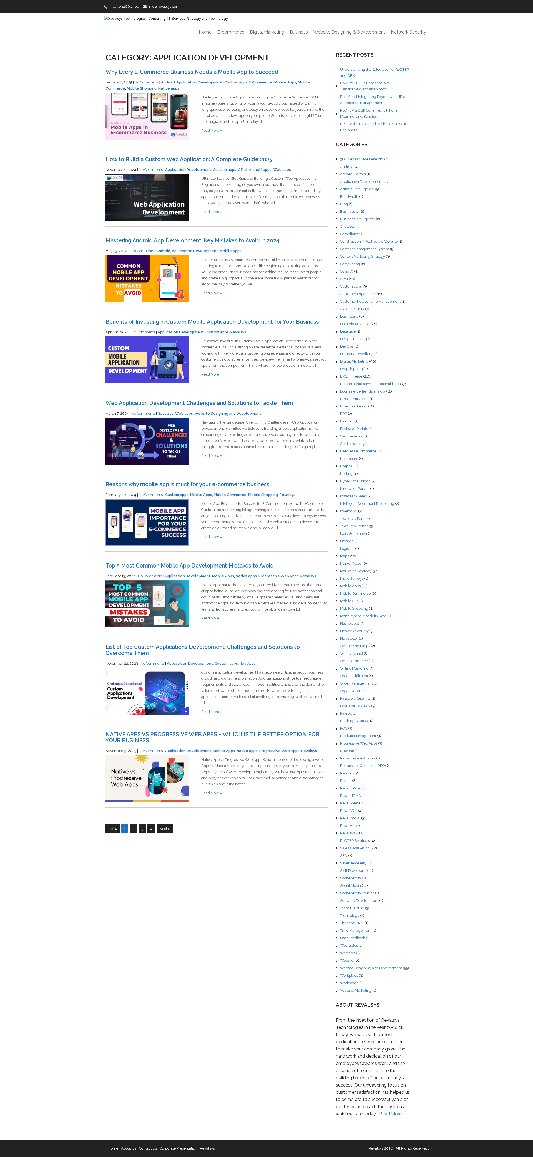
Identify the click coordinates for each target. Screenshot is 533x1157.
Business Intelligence (357, 219)
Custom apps (236, 82)
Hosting (346, 474)
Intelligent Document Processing (367, 504)
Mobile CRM (350, 601)
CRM (344, 279)
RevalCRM (348, 811)
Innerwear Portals (354, 489)
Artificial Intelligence (357, 189)
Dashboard (349, 316)
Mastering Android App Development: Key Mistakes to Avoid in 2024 (192, 240)
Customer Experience (358, 294)
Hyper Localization (355, 481)
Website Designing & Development (349, 32)
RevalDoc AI (350, 818)
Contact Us (148, 1148)
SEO (343, 856)
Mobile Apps (285, 82)
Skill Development (355, 871)
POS (343, 728)
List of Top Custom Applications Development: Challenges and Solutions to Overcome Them (202, 650)
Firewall (347, 421)
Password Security (355, 698)
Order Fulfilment (354, 676)
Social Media (350, 878)
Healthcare (349, 459)
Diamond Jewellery (356, 354)
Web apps (282, 170)
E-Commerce (261, 82)
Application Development (200, 82)
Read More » (211, 130)
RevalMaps (349, 826)
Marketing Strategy (355, 571)
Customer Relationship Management (370, 301)
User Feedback (352, 938)
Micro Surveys (351, 578)
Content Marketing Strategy (362, 256)
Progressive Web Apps (278, 576)
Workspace (349, 983)
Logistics (347, 548)
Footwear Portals (354, 429)
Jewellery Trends (354, 526)
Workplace (349, 975)
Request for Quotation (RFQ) (363, 766)
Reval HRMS (350, 796)
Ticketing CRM (352, 923)
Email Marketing (353, 406)
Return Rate (350, 788)
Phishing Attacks (354, 721)
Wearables (349, 945)
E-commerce (230, 32)
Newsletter (349, 638)
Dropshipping (351, 369)
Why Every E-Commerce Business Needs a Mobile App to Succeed (191, 72)
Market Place (350, 563)
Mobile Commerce (230, 495)
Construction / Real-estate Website (369, 241)
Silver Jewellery (353, 863)
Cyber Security (352, 309)
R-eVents (347, 751)
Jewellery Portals (354, 519)
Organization (350, 691)
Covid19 (346, 271)
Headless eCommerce (358, 451)
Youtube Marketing (355, 990)
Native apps (168, 88)
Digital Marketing (267, 32)
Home (205, 32)
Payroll (346, 713)
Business (299, 32)
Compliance (350, 234)
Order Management (356, 683)
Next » (164, 829)
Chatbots (347, 226)
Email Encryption (354, 399)
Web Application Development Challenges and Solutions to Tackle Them (199, 403)
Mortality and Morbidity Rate (363, 616)
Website (346, 960)
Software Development (359, 900)
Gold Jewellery (352, 444)
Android (168, 82)
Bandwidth (349, 196)
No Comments (147, 82)
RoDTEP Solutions (355, 841)
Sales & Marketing (355, 848)
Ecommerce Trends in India (362, 391)
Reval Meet (349, 803)
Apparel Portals (353, 174)
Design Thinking (353, 339)
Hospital (346, 466)
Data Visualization (355, 324)
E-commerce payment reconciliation (370, 384)
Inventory (348, 511)
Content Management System (364, 249)
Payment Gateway (355, 706)
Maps (344, 556)
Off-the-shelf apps (254, 170)
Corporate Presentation (178, 1148)
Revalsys (238, 332)
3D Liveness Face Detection (362, 159)
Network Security (408, 32)
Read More (390, 1114)
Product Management (358, 736)
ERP (343, 414)
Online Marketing (354, 668)
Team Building (352, 908)
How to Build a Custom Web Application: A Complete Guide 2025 (188, 159)
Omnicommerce (354, 661)
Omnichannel (351, 653)
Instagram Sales (353, 496)
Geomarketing (352, 436)
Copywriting (350, 264)
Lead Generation (353, 533)
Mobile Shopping (142, 88)
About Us (128, 1148)
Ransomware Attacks (357, 758)
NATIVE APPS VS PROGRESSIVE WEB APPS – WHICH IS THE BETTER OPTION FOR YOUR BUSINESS (212, 737)
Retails (345, 781)
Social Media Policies (357, 893)
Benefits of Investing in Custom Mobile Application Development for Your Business (212, 322)
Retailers (347, 773)
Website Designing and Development (228, 413)
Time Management (355, 930)
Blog (344, 204)
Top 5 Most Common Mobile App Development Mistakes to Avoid (189, 566)
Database (348, 331)
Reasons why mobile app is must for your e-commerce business (187, 484)
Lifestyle (347, 541)
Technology (349, 915)
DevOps (346, 346)
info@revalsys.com (164, 6)
